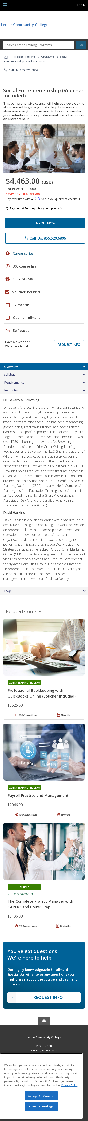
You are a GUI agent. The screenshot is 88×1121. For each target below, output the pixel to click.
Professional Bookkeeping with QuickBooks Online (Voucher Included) (42, 693)
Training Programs (24, 57)
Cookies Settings (41, 1106)
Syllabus (9, 374)
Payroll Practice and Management (38, 795)
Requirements (14, 382)
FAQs (8, 591)
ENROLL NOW (44, 223)
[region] (41, 1086)
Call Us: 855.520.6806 (21, 70)
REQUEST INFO (69, 344)
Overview (11, 367)
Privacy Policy (69, 1085)
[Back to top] (44, 1037)
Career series (23, 253)
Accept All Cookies (41, 1096)
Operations (47, 57)
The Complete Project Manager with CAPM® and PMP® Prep (40, 904)
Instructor (11, 390)
